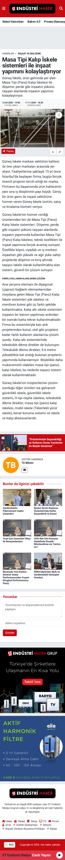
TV (44, 821)
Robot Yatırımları (13, 21)
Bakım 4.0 (34, 21)
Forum (55, 821)
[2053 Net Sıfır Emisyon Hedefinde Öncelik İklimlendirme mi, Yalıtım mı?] (48, 527)
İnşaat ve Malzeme (29, 53)
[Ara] (61, 8)
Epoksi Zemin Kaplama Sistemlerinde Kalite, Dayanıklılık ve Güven (46, 511)
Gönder (9, 632)
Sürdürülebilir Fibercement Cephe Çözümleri (13, 511)
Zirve (8, 824)
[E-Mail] (24, 470)
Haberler (8, 53)
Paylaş (10, 151)
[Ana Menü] (3, 8)
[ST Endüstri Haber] (32, 9)
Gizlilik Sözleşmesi (27, 824)
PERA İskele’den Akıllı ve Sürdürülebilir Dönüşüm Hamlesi (47, 574)
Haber (9, 821)
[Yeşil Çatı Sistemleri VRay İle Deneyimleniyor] (17, 527)
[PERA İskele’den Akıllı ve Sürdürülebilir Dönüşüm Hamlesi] (48, 561)
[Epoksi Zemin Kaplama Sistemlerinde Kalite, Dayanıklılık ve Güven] (48, 497)
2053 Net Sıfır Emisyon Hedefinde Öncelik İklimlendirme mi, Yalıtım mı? (47, 542)
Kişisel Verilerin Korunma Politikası (25, 828)
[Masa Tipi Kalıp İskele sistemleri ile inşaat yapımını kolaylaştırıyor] (32, 128)
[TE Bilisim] (11, 465)
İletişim (47, 824)
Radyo (21, 821)
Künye (53, 828)
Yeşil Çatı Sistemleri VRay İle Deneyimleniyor (16, 540)
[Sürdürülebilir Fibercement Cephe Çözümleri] (17, 497)
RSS (11, 844)
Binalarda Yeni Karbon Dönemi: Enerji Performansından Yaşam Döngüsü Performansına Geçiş (16, 577)
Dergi (34, 821)
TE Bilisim (28, 462)
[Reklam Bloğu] (32, 680)
